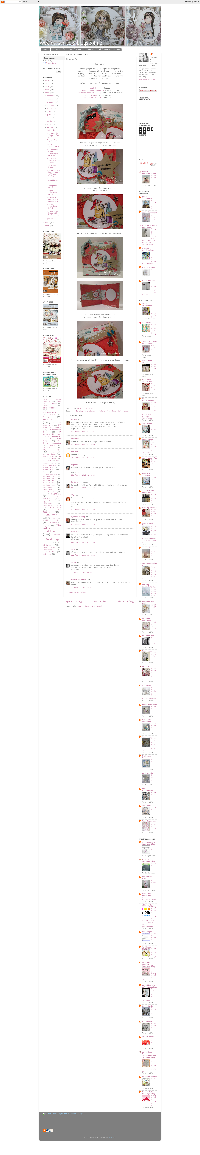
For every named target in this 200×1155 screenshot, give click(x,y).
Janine (74, 419)
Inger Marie (147, 424)
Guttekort (101, 411)
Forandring (153, 478)
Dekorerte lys (49, 447)
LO (43, 494)
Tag (44, 526)
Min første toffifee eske (153, 204)
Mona (73, 549)
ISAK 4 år (51, 130)
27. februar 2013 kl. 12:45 (83, 525)
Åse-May (74, 452)
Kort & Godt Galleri (147, 362)
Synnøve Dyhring (78, 517)
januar (50, 219)
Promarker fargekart (62, 49)
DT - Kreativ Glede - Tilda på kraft (53, 135)
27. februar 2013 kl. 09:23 (83, 488)
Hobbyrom (57, 472)
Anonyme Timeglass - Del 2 (53, 206)
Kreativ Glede (49, 492)
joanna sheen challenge (92, 90)
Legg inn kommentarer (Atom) (89, 606)
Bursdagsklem (153, 177)
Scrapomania (147, 1021)
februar (51, 127)
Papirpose (55, 508)
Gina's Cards (147, 439)
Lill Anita (146, 548)
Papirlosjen (147, 932)
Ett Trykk (51, 459)
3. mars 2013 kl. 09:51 (81, 588)
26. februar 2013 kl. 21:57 (83, 458)
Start (45, 49)
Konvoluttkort (48, 489)
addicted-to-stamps (93, 98)
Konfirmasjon (48, 487)
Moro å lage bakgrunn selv (153, 498)
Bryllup (52, 415)
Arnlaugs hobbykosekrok (148, 249)
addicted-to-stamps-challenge (149, 906)
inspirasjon (47, 550)
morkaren (75, 439)
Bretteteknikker (50, 412)
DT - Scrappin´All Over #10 (53, 146)
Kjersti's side (148, 267)
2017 (47, 80)
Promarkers (111, 411)
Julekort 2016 (49, 485)
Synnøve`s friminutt (146, 474)
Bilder (54, 404)
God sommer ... (153, 882)
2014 (47, 90)
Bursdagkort (153, 707)
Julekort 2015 (49, 483)
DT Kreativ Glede (52, 426)
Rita (154, 54)
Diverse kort (49, 454)
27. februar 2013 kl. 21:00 (83, 542)
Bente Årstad (76, 482)
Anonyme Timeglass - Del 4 (53, 186)
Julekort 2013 (49, 478)
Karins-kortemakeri (147, 304)
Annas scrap (147, 737)
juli (49, 112)
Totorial (57, 535)
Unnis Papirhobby (149, 821)
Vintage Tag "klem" (52, 141)
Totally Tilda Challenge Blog (148, 1093)
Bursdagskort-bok (153, 794)
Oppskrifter (47, 501)
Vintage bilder (49, 547)
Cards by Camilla (149, 508)
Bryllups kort (49, 417)
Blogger (112, 1137)
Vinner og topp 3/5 (85, 49)
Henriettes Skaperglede (147, 381)
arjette (74, 465)
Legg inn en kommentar (78, 592)
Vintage (47, 545)
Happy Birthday (153, 462)
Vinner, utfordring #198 (149, 898)
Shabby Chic (52, 520)
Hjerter (45, 472)
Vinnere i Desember (153, 936)
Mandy (73, 562)
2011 (47, 226)
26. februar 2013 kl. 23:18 (83, 475)
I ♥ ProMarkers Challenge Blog (148, 843)
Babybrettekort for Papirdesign (153, 592)
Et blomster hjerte (52, 166)
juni (49, 115)
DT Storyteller (54, 436)
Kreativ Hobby (148, 1037)
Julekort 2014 (49, 481)
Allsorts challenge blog (148, 860)
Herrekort (48, 470)
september (51, 105)
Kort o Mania (91, 95)
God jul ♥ (153, 270)
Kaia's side (147, 651)
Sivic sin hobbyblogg (148, 491)
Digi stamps (89, 411)
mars (49, 124)
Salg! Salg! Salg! (153, 1040)
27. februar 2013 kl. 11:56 (83, 510)
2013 (47, 93)
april (50, 121)
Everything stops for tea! (153, 779)
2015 (47, 87)
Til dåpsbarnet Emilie (153, 826)
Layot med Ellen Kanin (153, 217)
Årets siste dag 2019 (153, 553)
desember (51, 96)
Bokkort (45, 406)
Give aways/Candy (50, 465)
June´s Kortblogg (149, 704)
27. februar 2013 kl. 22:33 (83, 555)
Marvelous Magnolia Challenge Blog (148, 964)
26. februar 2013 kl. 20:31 (83, 445)
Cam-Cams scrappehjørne (148, 585)
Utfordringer (123, 411)
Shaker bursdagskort (153, 1025)
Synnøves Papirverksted (148, 400)
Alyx (73, 495)
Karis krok (146, 806)
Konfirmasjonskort (153, 655)
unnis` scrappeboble (147, 789)
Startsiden (100, 601)
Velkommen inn (148, 636)
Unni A (74, 532)
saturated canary (149, 1077)
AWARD (45, 399)
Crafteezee (146, 685)
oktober (51, 102)
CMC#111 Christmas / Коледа (153, 953)
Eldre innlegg (126, 601)
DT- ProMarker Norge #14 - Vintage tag (53, 213)
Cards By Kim (147, 773)
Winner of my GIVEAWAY (153, 512)
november (51, 99)
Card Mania (146, 947)
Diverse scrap (48, 456)
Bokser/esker (50, 408)
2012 (47, 223)
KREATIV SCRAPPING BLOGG (149, 173)
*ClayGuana (146, 323)
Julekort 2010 (51, 474)
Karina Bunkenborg (79, 579)
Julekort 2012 (49, 476)
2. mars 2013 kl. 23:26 (81, 572)
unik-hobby (95, 88)
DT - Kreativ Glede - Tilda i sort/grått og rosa (53, 152)
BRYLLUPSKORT (153, 606)
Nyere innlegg (74, 601)
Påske (55, 518)
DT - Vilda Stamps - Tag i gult (53, 160)
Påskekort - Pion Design (153, 625)
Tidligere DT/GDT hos (109, 49)
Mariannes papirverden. (147, 619)
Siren (153, 1078)
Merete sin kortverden (146, 721)
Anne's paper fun (149, 458)
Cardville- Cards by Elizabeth (149, 342)
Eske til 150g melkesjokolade (153, 312)
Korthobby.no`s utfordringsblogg (149, 986)
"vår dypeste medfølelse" (53, 180)
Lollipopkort (153, 808)
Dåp (59, 456)
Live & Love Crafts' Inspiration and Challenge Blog (149, 1055)
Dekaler (52, 445)
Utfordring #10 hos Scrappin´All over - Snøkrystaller (53, 173)
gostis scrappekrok (147, 197)
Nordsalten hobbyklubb (146, 895)
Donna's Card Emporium (147, 524)
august (50, 108)
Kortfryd (145, 666)
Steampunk (53, 523)
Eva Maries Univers (146, 757)
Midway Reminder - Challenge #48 (153, 1100)
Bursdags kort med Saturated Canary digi (53, 199)
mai (49, 118)
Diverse (53, 452)
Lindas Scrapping (149, 212)
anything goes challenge (90, 93)
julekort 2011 (49, 552)
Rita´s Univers (148, 281)
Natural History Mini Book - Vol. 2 (153, 329)
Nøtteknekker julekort (153, 367)
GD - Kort (47, 461)
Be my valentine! (153, 347)
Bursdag (79, 411)
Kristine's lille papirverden (149, 226)
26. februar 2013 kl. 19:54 (83, 432)
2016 (47, 83)
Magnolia (56, 494)
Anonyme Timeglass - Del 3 (53, 192)
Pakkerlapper (47, 503)
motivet (47, 554)
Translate (51, 63)
